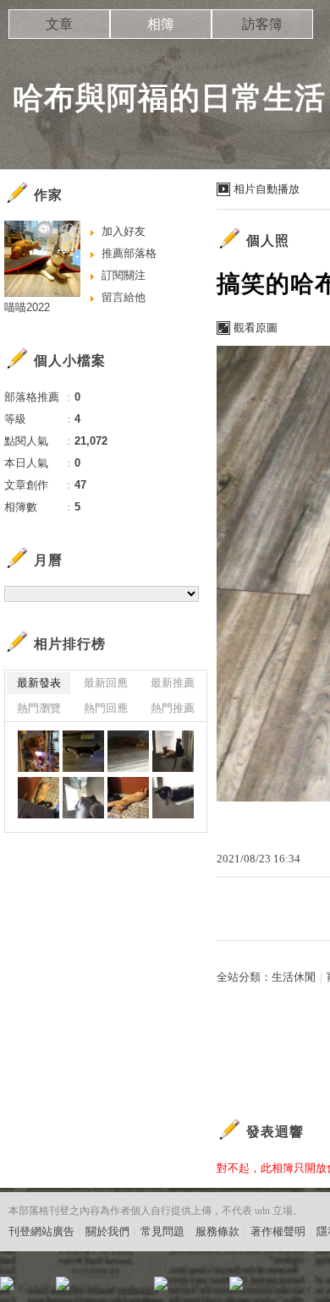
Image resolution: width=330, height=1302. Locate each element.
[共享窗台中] (173, 751)
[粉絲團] (7, 1283)
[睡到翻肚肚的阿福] (38, 797)
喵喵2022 (27, 307)
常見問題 (162, 1231)
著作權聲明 (277, 1231)
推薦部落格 (129, 253)
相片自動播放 (267, 189)
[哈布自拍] (83, 797)
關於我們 (107, 1231)
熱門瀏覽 (39, 708)
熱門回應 (106, 708)
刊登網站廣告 (41, 1231)
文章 (59, 24)
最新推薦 (173, 682)
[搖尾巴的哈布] (83, 751)
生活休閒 (294, 977)
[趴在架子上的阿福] (38, 751)
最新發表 (39, 682)
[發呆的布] (173, 797)
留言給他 (124, 297)
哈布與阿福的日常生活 (169, 97)
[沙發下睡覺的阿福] (128, 751)
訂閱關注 (124, 275)
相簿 (160, 24)
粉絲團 (34, 1289)
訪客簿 (262, 24)
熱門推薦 (173, 708)
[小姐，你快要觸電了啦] (128, 797)
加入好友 (124, 231)
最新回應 (106, 682)
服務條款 (217, 1231)
